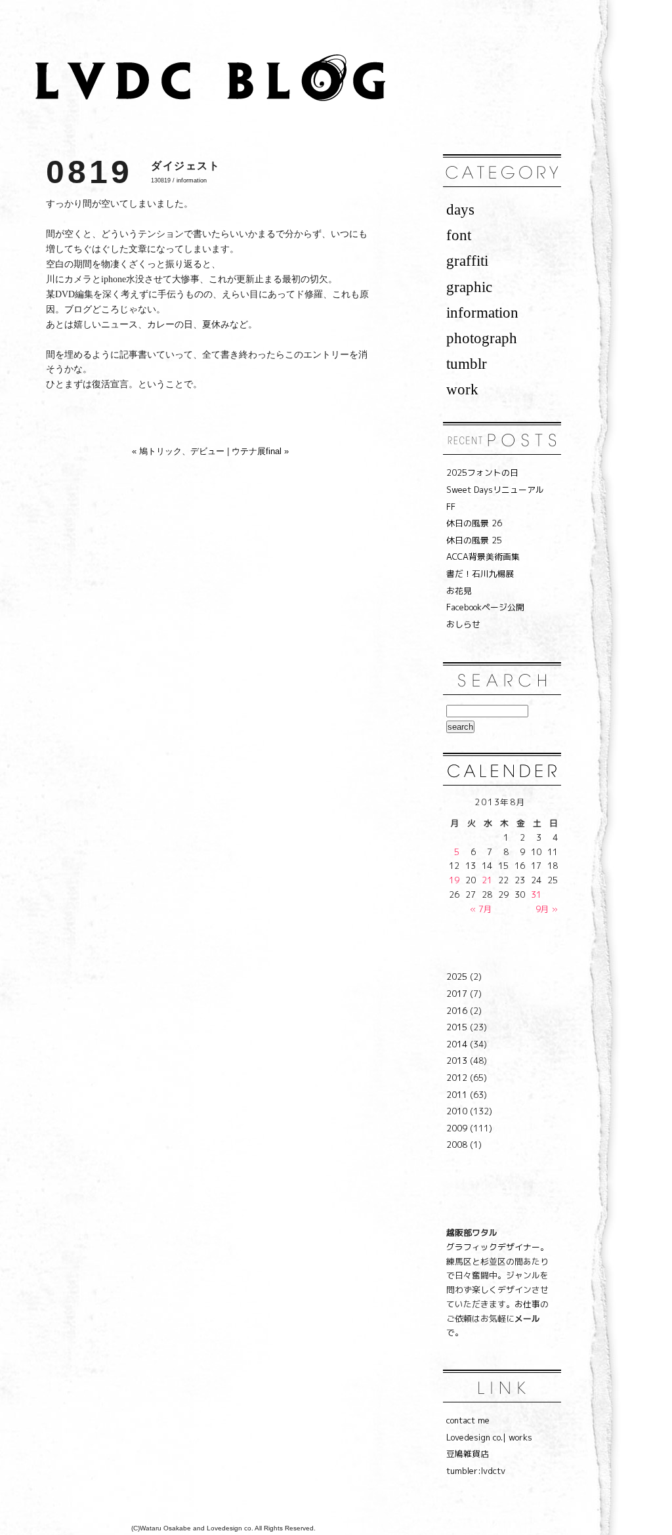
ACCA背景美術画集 (483, 556)
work (462, 389)
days (460, 209)
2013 (456, 1060)
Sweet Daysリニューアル (495, 489)
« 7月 (481, 909)
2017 (456, 993)
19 (454, 880)
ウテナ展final (257, 451)
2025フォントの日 (482, 472)
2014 (456, 1044)
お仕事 (527, 1304)
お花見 (459, 591)
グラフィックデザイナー (493, 1247)
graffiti (467, 260)
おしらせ (463, 624)
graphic (469, 286)
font (458, 234)
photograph (481, 338)
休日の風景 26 (474, 523)
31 (536, 894)
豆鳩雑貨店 (467, 1454)
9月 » (547, 909)
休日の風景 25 (474, 540)
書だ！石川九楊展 (480, 573)
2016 (456, 1011)
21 (487, 880)
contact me (468, 1420)
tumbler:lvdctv (475, 1471)
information (192, 180)
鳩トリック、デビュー (181, 451)
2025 (456, 976)
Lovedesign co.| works (489, 1437)
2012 (456, 1077)
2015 (456, 1027)
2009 (456, 1128)
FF (450, 507)
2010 (456, 1111)
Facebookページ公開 (485, 607)
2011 (456, 1095)
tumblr (466, 363)
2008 (456, 1144)
